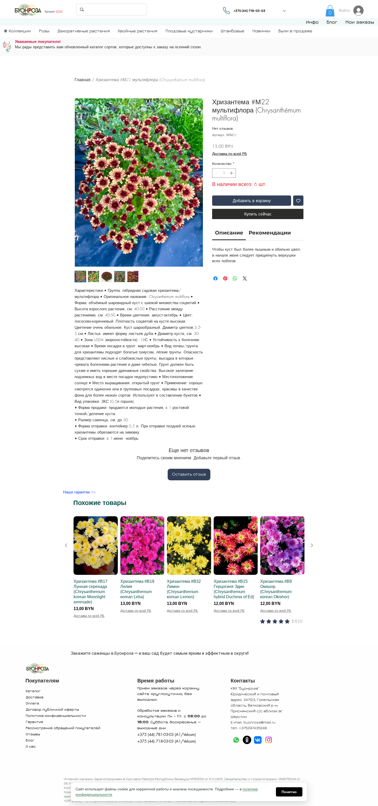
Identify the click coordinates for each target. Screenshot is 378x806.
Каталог (33, 691)
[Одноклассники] (247, 740)
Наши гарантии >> (79, 492)
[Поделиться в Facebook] (215, 278)
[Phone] (226, 10)
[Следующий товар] (312, 545)
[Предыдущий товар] (66, 545)
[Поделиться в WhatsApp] (235, 278)
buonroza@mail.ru (259, 722)
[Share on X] (245, 278)
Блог (30, 740)
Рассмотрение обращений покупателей (63, 728)
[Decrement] (216, 172)
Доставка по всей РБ (229, 153)
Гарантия (34, 721)
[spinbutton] (224, 172)
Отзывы (33, 734)
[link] (330, 10)
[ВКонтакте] (258, 740)
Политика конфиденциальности (56, 715)
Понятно (289, 792)
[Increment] (232, 172)
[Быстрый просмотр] (96, 545)
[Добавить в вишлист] (298, 200)
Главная (83, 79)
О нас (31, 746)
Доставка (34, 697)
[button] (312, 22)
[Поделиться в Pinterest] (225, 278)
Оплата (32, 703)
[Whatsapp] (236, 740)
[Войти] (360, 10)
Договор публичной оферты (52, 709)
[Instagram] (268, 740)
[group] (189, 580)
